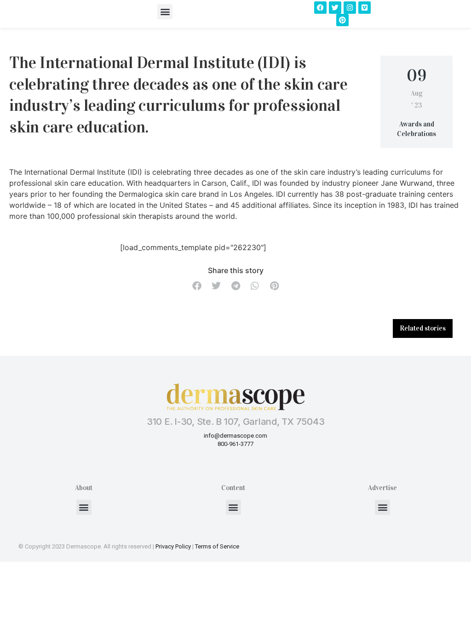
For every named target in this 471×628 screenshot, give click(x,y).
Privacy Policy (173, 546)
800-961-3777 (235, 443)
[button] (164, 11)
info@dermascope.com (235, 435)
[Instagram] (350, 7)
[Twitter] (335, 7)
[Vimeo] (364, 7)
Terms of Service (217, 546)
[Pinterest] (342, 20)
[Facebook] (320, 7)
